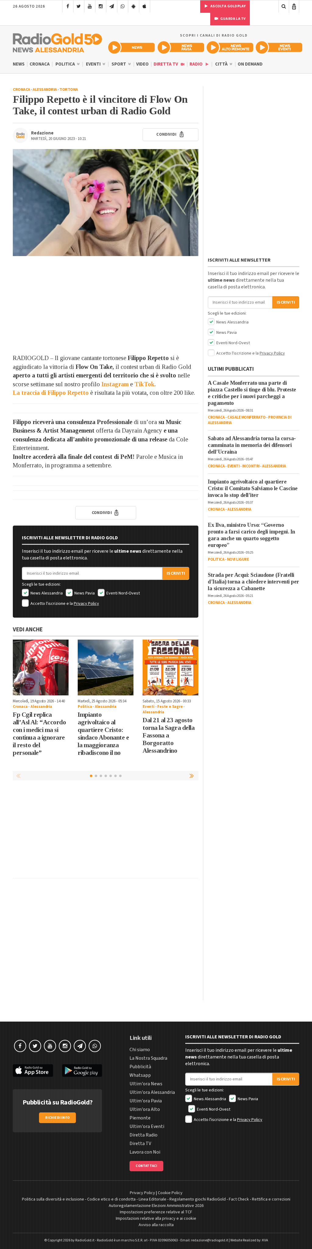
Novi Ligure (238, 559)
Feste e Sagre (170, 706)
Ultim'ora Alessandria (152, 1092)
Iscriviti (176, 573)
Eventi (93, 64)
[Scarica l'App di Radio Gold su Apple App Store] (33, 1070)
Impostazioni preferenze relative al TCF (156, 1212)
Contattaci (146, 1166)
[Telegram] (111, 6)
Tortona (68, 90)
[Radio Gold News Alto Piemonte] (230, 47)
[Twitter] (78, 6)
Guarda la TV (233, 18)
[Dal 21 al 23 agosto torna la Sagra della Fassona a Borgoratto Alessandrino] (170, 667)
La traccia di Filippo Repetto (51, 392)
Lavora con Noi (144, 1152)
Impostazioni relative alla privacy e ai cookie (156, 1218)
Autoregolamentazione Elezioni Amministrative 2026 (156, 1206)
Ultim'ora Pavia (145, 1100)
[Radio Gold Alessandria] (57, 41)
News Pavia (84, 593)
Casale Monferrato (246, 417)
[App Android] (133, 6)
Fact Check (239, 1199)
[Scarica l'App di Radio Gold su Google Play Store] (82, 1070)
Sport (119, 64)
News (19, 64)
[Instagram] (100, 6)
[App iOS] (144, 6)
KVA (265, 1240)
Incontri (251, 466)
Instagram (115, 384)
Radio (197, 64)
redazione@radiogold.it (209, 1240)
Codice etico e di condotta (111, 1199)
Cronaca (40, 64)
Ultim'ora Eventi (146, 1126)
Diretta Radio (143, 1135)
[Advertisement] (105, 305)
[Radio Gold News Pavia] (181, 47)
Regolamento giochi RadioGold (197, 1199)
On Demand (250, 64)
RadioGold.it (84, 1240)
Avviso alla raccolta (156, 1225)
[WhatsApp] (122, 6)
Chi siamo (139, 1049)
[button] (192, 775)
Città (222, 64)
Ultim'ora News (145, 1083)
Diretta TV (166, 64)
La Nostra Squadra (148, 1058)
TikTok (144, 384)
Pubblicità (140, 1066)
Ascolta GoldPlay (228, 6)
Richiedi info (57, 1117)
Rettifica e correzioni (271, 1199)
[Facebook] (67, 6)
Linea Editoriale (152, 1199)
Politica (65, 64)
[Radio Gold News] (131, 47)
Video (142, 64)
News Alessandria (46, 593)
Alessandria (45, 90)
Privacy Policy (86, 604)
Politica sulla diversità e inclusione (53, 1199)
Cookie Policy (170, 1193)
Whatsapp (140, 1075)
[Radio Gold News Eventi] (279, 47)
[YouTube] (89, 6)
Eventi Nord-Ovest (122, 593)
